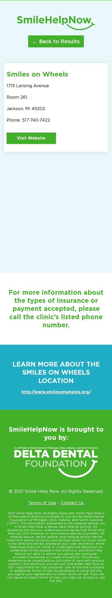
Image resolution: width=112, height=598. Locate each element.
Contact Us (72, 502)
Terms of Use (42, 502)
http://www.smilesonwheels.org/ (56, 391)
